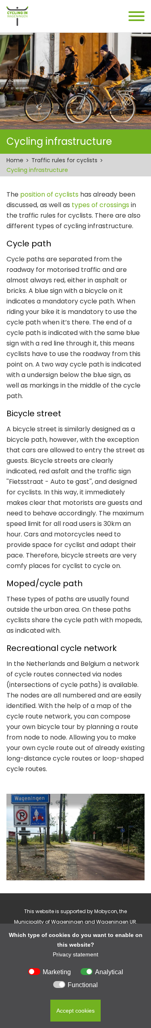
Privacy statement (75, 954)
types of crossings (100, 205)
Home (14, 160)
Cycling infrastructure (37, 170)
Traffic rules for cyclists (64, 160)
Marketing (57, 972)
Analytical (109, 972)
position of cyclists (49, 194)
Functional (83, 984)
